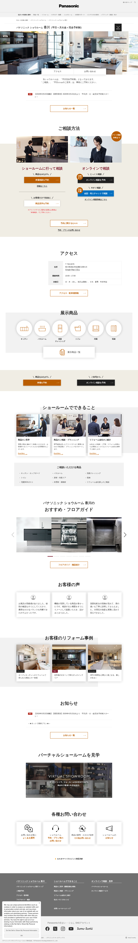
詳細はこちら (42, 186)
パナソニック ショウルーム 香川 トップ (29, 886)
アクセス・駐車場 (22, 895)
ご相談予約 (20, 891)
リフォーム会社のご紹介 (62, 895)
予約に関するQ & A (69, 223)
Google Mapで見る (72, 270)
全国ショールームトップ (62, 908)
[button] (36, 15)
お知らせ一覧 (69, 108)
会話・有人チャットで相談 (92, 192)
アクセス (57, 71)
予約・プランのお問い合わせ (69, 230)
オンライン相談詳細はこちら (96, 199)
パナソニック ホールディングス (55, 937)
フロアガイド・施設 (23, 899)
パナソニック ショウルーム (38, 20)
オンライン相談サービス (99, 891)
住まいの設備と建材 (24, 15)
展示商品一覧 (73, 352)
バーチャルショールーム (99, 886)
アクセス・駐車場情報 (69, 293)
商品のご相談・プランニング (64, 891)
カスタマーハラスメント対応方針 (70, 859)
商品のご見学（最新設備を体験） (65, 886)
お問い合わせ (90, 71)
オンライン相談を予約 (92, 179)
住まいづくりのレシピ (61, 899)
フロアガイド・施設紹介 (69, 565)
